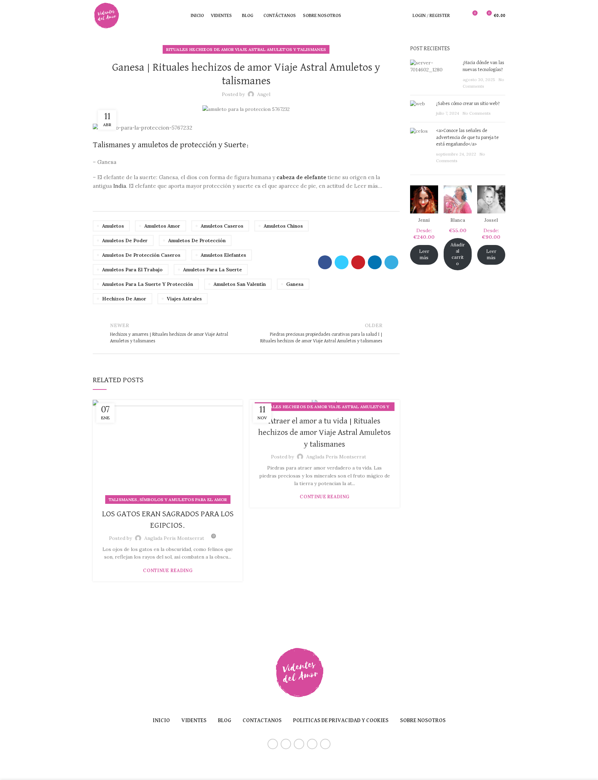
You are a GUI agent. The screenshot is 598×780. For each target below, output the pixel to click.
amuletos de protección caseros (141, 255)
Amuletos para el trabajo (132, 269)
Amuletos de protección (197, 240)
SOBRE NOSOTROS (423, 721)
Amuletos (113, 226)
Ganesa (294, 284)
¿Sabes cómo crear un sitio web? (468, 103)
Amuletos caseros (222, 226)
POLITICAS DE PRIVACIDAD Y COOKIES (341, 721)
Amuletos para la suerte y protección (147, 284)
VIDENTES (194, 721)
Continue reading (167, 570)
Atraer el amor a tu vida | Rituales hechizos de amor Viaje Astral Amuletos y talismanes (324, 432)
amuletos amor (162, 226)
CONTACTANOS (262, 721)
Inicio (161, 721)
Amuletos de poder (125, 240)
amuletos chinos (283, 226)
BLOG (224, 721)
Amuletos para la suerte (212, 269)
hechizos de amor (124, 299)
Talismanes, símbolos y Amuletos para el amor (168, 499)
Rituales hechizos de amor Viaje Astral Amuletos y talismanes (246, 49)
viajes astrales (184, 299)
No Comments (476, 113)
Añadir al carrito (458, 254)
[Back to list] (246, 333)
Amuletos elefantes (223, 255)
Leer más (424, 254)
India (119, 186)
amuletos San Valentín (240, 284)
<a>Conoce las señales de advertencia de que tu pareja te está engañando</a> (467, 137)
